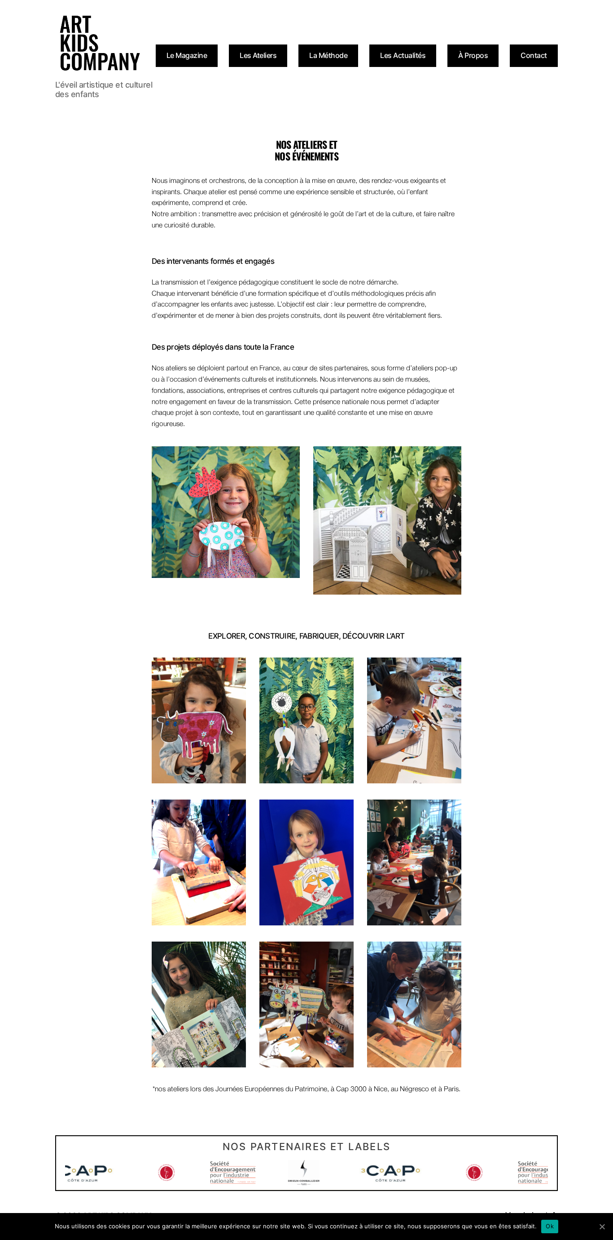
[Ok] (601, 1226)
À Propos (473, 55)
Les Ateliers (258, 55)
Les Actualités (402, 55)
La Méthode (328, 55)
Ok (550, 1226)
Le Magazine (186, 55)
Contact (534, 55)
